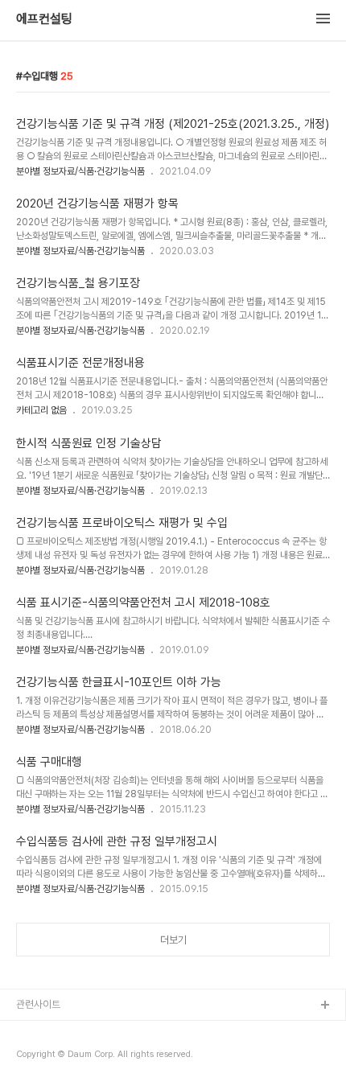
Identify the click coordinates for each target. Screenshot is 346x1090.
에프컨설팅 (44, 19)
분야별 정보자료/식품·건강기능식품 (80, 171)
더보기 (173, 940)
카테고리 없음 (41, 410)
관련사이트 (38, 1004)
